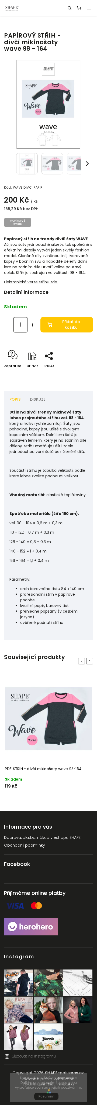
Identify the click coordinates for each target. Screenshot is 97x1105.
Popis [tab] (14, 399)
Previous (82, 661)
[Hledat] (69, 8)
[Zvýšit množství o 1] (32, 325)
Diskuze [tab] (37, 399)
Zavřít (79, 375)
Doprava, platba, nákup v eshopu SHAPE (42, 837)
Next (90, 661)
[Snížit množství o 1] (7, 325)
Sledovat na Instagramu (34, 1056)
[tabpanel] (48, 734)
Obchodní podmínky (24, 845)
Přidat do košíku (71, 324)
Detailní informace (26, 292)
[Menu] (89, 8)
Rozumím (46, 1096)
